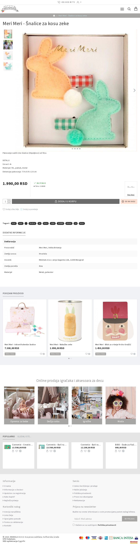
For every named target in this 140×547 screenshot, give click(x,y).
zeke (52, 223)
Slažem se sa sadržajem (95, 525)
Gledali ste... (24, 436)
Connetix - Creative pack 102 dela (22, 444)
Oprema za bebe (19, 421)
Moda (121, 421)
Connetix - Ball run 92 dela (91, 444)
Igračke (87, 421)
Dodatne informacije (14, 232)
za (39, 223)
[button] (17, 90)
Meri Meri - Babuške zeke (61, 344)
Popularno (9, 436)
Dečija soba (53, 421)
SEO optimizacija (10, 541)
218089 (60, 223)
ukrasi (68, 223)
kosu (46, 223)
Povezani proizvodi (13, 293)
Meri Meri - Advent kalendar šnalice (20, 344)
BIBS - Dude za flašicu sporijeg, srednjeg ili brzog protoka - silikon (125, 444)
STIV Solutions (9, 539)
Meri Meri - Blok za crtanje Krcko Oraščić (113, 344)
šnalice (32, 223)
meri (13, 223)
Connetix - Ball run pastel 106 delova (57, 444)
